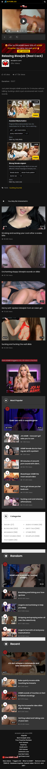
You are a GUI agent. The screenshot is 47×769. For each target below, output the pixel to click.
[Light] (4, 37)
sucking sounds (15, 188)
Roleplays (28, 418)
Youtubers (8, 540)
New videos (7, 761)
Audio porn (23, 747)
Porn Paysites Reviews (24, 740)
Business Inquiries (16, 763)
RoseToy (23, 745)
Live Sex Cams (23, 754)
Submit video (29, 763)
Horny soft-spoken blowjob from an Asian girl (22, 308)
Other (28, 532)
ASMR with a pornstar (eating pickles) (23, 576)
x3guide (24, 735)
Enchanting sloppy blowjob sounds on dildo (21, 271)
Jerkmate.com (23, 752)
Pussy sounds (10, 536)
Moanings (8, 532)
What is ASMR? (28, 761)
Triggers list (16, 761)
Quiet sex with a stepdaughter (23, 420)
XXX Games (23, 749)
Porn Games (23, 742)
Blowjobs (8, 528)
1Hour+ (7, 524)
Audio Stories (32, 524)
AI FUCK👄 (30, 31)
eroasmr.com (16, 60)
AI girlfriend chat (23, 756)
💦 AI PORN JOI (10, 1)
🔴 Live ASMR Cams (10, 757)
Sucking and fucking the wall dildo (17, 344)
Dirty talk (18, 418)
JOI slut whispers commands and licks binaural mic (23, 664)
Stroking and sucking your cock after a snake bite (22, 234)
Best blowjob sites (23, 738)
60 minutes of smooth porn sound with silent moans (30, 464)
